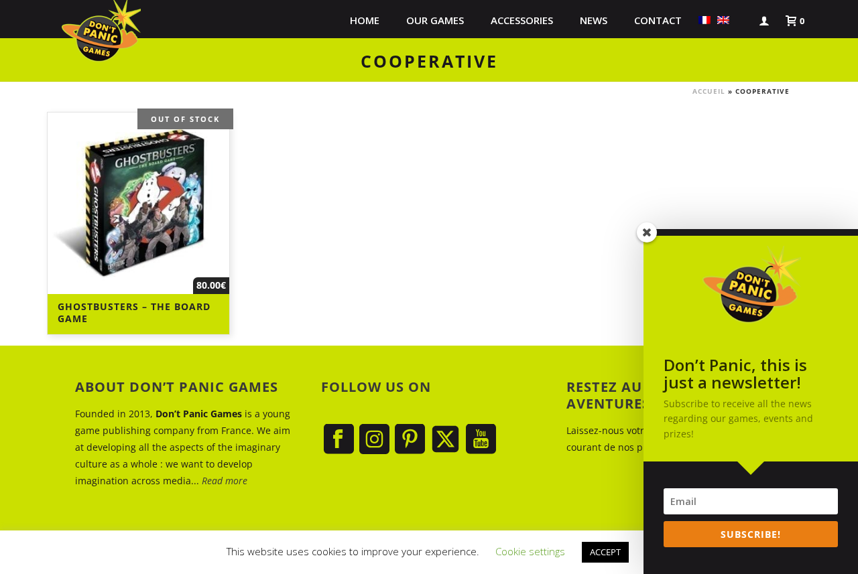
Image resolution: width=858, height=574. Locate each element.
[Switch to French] (704, 20)
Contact (658, 20)
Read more (224, 480)
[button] (739, 20)
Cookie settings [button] (530, 551)
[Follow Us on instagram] (374, 439)
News (593, 20)
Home (364, 20)
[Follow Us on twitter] (445, 439)
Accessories (522, 20)
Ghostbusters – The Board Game (134, 312)
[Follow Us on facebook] (339, 439)
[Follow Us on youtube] (481, 439)
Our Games (435, 20)
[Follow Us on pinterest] (410, 439)
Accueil (708, 91)
